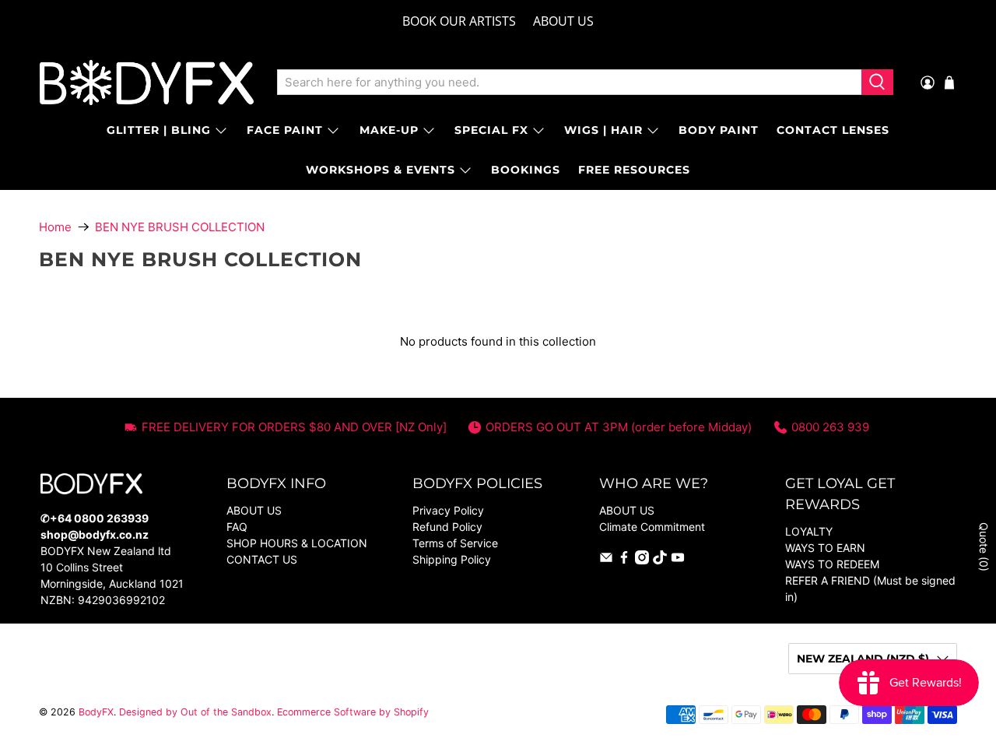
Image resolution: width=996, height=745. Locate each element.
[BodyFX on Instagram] (642, 560)
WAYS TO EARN (825, 547)
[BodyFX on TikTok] (660, 560)
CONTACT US (261, 559)
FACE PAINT (285, 130)
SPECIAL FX (491, 130)
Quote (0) (984, 546)
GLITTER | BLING (159, 130)
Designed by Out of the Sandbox (195, 712)
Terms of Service (455, 543)
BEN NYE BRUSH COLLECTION (180, 227)
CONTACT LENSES (833, 130)
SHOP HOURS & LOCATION (296, 543)
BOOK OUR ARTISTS (459, 21)
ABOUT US (563, 21)
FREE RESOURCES (634, 170)
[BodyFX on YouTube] (678, 560)
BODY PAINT (719, 130)
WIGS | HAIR (603, 130)
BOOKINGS (525, 170)
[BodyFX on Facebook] (624, 560)
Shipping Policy (451, 559)
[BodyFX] (147, 82)
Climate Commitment (652, 526)
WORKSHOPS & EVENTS (380, 170)
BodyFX (96, 712)
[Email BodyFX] (606, 560)
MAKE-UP (389, 130)
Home (55, 227)
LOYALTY (809, 531)
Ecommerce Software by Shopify (353, 712)
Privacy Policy (448, 510)
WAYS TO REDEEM (832, 564)
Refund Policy (447, 526)
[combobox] (569, 82)
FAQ (236, 526)
